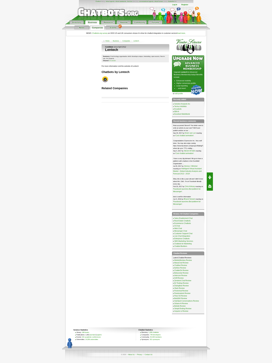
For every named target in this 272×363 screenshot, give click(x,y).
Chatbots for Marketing (183, 244)
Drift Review (179, 278)
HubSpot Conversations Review (186, 301)
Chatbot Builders (180, 246)
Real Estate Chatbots (182, 221)
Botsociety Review (181, 273)
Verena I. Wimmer (191, 166)
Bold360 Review (180, 298)
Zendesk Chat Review (182, 281)
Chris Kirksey (190, 186)
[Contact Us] (210, 186)
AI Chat (177, 226)
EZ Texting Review (181, 283)
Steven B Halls (189, 151)
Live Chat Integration (182, 236)
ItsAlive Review (180, 268)
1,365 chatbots (154, 332)
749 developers (155, 335)
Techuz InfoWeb (180, 106)
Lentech (136, 41)
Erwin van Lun (190, 133)
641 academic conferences (91, 337)
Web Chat (178, 228)
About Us (131, 354)
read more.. (181, 33)
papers (99, 335)
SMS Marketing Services (183, 241)
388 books (85, 332)
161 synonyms (155, 339)
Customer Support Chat (183, 234)
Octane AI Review (181, 303)
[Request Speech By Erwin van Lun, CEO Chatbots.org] (210, 177)
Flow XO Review (180, 296)
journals (92, 335)
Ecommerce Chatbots (182, 223)
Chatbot (98, 1)
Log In (174, 5)
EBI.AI (176, 112)
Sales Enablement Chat (183, 218)
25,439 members (156, 337)
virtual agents (110, 1)
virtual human (158, 1)
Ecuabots (177, 109)
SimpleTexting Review (182, 309)
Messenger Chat (180, 231)
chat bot (129, 1)
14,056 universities (91, 339)
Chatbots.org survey (100, 33)
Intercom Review (180, 275)
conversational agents (146, 1)
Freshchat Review (181, 291)
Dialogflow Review (181, 286)
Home (107, 41)
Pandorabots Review (182, 293)
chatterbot (171, 1)
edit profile (179, 94)
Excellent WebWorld (182, 114)
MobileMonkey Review (183, 260)
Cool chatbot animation (184, 136)
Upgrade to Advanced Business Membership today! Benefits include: (188, 74)
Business (116, 41)
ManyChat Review (181, 263)
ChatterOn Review (181, 270)
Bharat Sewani (190, 199)
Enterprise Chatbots (182, 239)
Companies (126, 41)
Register (184, 5)
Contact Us (148, 354)
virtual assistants (120, 1)
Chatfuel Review (180, 265)
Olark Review (179, 288)
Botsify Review (180, 306)
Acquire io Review (181, 311)
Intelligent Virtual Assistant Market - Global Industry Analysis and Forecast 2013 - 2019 (187, 171)
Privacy (139, 354)
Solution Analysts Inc (182, 104)
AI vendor (112, 60)
